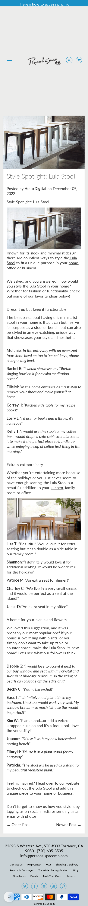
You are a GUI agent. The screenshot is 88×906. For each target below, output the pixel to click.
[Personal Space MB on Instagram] (44, 887)
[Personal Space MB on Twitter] (25, 887)
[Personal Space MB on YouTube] (53, 887)
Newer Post (66, 824)
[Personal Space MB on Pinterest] (63, 887)
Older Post (21, 824)
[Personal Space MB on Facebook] (34, 887)
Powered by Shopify (44, 903)
